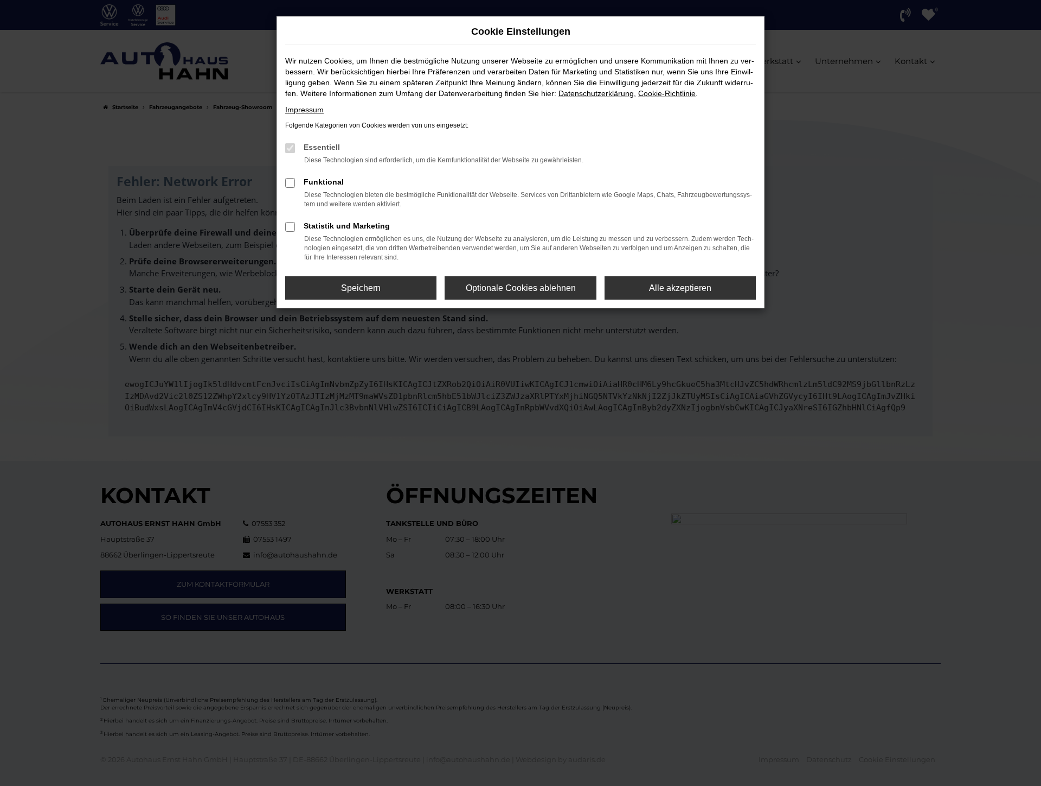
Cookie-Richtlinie (667, 93)
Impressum (304, 109)
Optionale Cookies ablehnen (521, 288)
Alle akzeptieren (680, 288)
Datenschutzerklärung (596, 93)
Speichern (361, 288)
